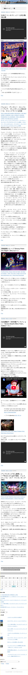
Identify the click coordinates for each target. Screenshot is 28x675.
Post (2, 95)
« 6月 (1, 589)
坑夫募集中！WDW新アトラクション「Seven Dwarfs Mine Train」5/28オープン (13, 324)
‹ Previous (14, 567)
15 (11, 569)
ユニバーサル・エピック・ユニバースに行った (17, 620)
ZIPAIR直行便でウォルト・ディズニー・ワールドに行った (12, 607)
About (7, 663)
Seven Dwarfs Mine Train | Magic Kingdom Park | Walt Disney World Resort (13, 432)
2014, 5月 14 (18, 415)
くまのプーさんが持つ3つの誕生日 (14, 617)
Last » (18, 569)
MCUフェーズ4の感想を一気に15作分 (15, 642)
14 (9, 569)
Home (2, 663)
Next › (14, 569)
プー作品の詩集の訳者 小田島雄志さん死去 (9, 594)
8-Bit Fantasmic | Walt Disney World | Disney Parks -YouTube (13, 69)
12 (4, 569)
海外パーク (8, 12)
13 (6, 569)
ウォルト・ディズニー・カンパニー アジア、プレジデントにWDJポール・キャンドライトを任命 (13, 109)
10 (23, 567)
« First (10, 567)
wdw (11, 318)
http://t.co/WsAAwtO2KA (10, 412)
